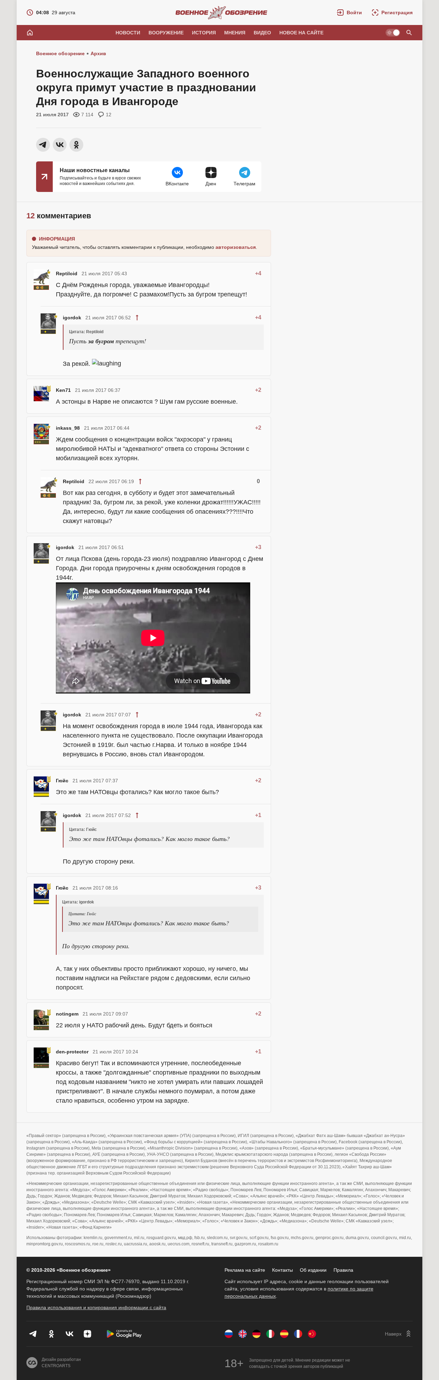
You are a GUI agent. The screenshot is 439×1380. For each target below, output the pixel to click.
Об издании (313, 1270)
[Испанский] (284, 1334)
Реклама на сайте (245, 1270)
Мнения (234, 32)
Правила (343, 1270)
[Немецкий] (256, 1334)
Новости (128, 32)
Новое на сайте (301, 32)
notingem (67, 1014)
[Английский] (243, 1334)
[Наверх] (399, 1334)
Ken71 (63, 390)
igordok (72, 317)
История (204, 32)
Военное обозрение (60, 53)
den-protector (72, 1051)
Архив (98, 53)
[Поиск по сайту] (409, 32)
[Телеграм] (33, 1334)
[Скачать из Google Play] (124, 1334)
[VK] (69, 1334)
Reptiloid (66, 273)
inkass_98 (68, 428)
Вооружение (166, 32)
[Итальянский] (270, 1334)
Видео (262, 32)
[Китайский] (312, 1334)
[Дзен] (87, 1334)
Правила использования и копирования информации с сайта (96, 1307)
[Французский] (298, 1334)
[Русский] (229, 1334)
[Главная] (29, 32)
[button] (349, 12)
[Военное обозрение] (221, 12)
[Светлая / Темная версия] (393, 32)
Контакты (282, 1270)
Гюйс (62, 780)
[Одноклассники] (51, 1334)
